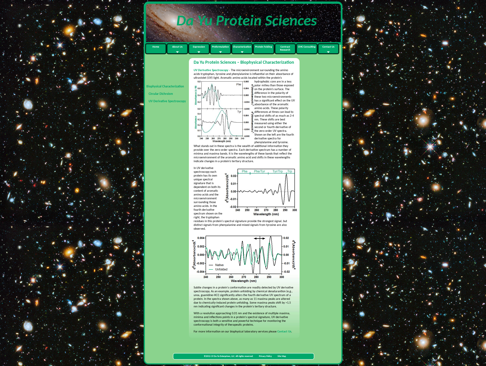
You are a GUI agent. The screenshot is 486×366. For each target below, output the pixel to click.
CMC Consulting (307, 47)
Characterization (242, 47)
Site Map (282, 356)
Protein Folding (263, 47)
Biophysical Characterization (165, 86)
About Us (177, 47)
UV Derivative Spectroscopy (167, 101)
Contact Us (328, 47)
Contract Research (285, 48)
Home (155, 47)
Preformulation (220, 47)
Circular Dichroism (161, 94)
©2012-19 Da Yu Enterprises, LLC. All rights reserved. (229, 356)
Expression (199, 47)
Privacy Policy (265, 356)
